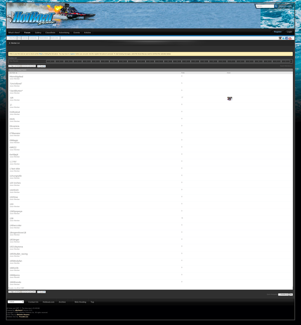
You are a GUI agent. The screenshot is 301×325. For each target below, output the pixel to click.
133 (11, 204)
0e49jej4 (14, 154)
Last (42, 66)
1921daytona (16, 246)
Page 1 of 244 (15, 66)
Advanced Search (285, 6)
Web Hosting (80, 302)
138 (11, 218)
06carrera (14, 126)
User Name (13, 72)
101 (34, 66)
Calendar (25, 38)
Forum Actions (43, 38)
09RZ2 (13, 147)
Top (291, 294)
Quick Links (54, 38)
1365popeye (16, 211)
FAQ (19, 38)
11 (27, 66)
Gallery (38, 33)
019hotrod (15, 112)
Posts (182, 72)
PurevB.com (23, 317)
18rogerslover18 (18, 232)
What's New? (14, 33)
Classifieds (50, 33)
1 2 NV (13, 161)
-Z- (11, 105)
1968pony (15, 275)
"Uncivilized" (16, 83)
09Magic (14, 140)
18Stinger (14, 239)
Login (289, 32)
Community (33, 38)
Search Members (285, 66)
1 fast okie (15, 168)
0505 (12, 119)
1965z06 (14, 268)
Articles (87, 33)
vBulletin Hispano (23, 314)
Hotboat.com (48, 302)
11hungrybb (16, 176)
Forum (27, 33)
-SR (11, 98)
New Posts (13, 38)
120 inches (15, 183)
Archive (62, 302)
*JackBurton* (16, 91)
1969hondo (15, 282)
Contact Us (33, 302)
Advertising (64, 33)
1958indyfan (16, 261)
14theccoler (15, 225)
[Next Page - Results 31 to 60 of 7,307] (38, 66)
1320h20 (14, 190)
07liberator (15, 133)
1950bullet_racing (19, 254)
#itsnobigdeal (16, 76)
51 (30, 66)
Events (77, 33)
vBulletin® (19, 310)
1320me (14, 197)
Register (278, 32)
